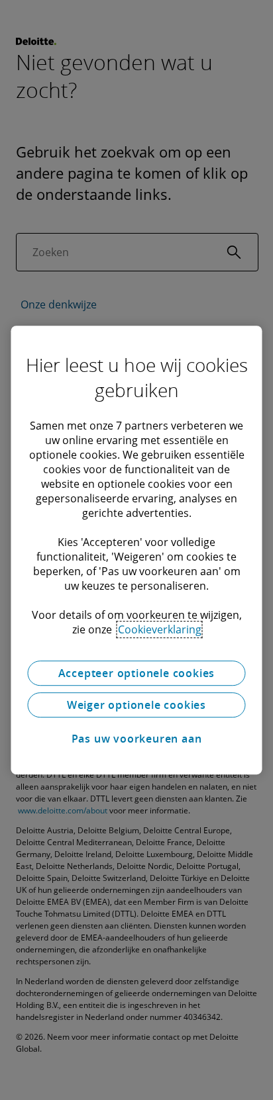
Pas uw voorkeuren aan (137, 738)
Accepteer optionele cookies (136, 673)
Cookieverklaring (159, 629)
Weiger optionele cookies (136, 705)
